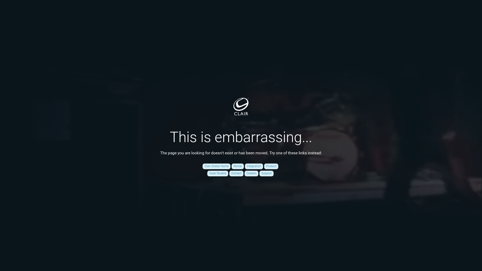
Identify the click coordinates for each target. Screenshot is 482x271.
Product (271, 166)
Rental (237, 166)
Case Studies (217, 173)
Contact (236, 173)
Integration (254, 166)
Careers (251, 173)
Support (266, 173)
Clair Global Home (216, 166)
